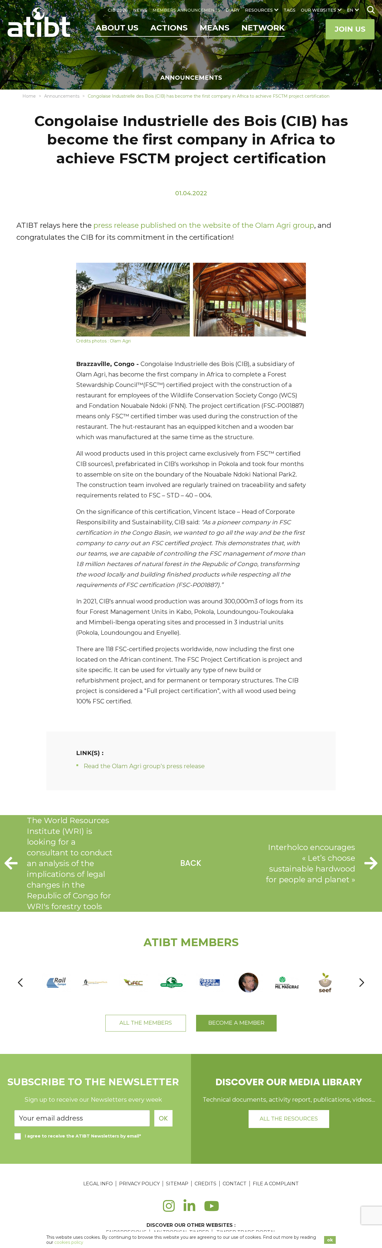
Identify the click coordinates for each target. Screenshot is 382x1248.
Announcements (61, 96)
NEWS (140, 10)
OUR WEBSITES (318, 10)
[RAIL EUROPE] (56, 982)
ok (330, 1240)
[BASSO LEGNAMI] (210, 982)
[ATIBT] (39, 23)
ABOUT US (117, 28)
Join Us (350, 29)
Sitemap (177, 1183)
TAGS (289, 10)
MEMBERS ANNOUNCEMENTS (186, 10)
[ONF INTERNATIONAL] (172, 982)
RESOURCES (259, 10)
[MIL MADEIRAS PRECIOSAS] (287, 982)
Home (29, 96)
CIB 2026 (118, 10)
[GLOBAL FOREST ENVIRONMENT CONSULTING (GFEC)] (133, 982)
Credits (205, 1183)
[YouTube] (211, 1209)
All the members (145, 1023)
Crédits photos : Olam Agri (103, 341)
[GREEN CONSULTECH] (95, 982)
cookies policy (68, 1242)
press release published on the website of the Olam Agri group (203, 225)
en (350, 10)
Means (214, 28)
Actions (169, 28)
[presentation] (20, 982)
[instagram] (169, 1209)
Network (263, 28)
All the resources (289, 1118)
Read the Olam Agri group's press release (144, 766)
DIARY (233, 10)
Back (190, 863)
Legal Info (98, 1183)
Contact (235, 1183)
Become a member (236, 1023)
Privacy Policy (139, 1183)
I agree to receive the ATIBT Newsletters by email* (83, 1136)
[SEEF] (325, 982)
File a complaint (276, 1183)
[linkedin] (189, 1209)
